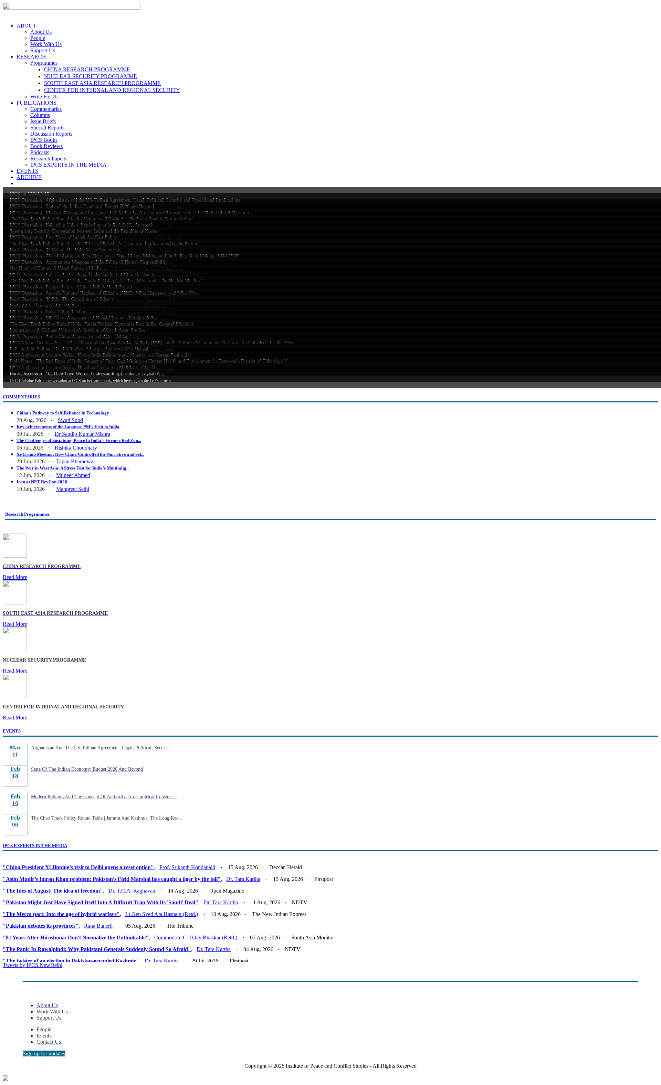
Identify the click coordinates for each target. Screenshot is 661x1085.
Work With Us (46, 44)
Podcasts (39, 152)
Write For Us (44, 96)
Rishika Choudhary (76, 448)
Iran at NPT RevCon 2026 (42, 481)
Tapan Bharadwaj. (76, 461)
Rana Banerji (98, 926)
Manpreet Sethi (72, 489)
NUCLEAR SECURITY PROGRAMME (90, 76)
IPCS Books (43, 140)
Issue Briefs (43, 121)
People (37, 38)
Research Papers (48, 158)
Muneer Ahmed (73, 475)
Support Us (42, 50)
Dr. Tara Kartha (243, 879)
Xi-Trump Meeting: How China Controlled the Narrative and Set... (80, 454)
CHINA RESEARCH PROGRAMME (87, 69)
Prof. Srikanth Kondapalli (187, 867)
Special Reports (47, 127)
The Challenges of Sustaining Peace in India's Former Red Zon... (79, 440)
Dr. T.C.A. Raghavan (131, 891)
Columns (40, 115)
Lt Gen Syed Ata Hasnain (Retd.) (161, 914)
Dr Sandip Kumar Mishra (82, 434)
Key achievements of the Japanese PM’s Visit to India (68, 426)
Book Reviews (46, 146)
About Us (41, 32)
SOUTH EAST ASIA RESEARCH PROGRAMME (102, 83)
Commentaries (46, 109)
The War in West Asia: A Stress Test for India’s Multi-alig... (73, 468)
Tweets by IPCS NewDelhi (32, 965)
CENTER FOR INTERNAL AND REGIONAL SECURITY (112, 90)
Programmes (43, 63)
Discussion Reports (51, 134)
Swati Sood (70, 420)
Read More (15, 577)
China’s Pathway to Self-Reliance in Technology (63, 412)
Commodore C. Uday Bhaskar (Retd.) (195, 937)
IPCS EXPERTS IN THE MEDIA (68, 165)
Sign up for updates (44, 1053)
